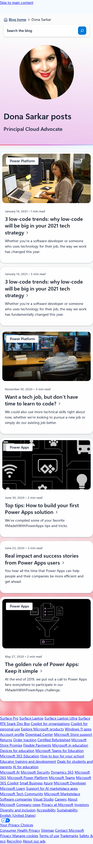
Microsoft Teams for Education (59, 751)
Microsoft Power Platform (27, 778)
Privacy (6, 836)
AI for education (25, 767)
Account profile (12, 734)
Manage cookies (25, 836)
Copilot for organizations (50, 724)
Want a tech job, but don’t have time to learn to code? (41, 400)
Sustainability (67, 810)
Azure (48, 783)
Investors (81, 805)
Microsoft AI (10, 772)
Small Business (31, 783)
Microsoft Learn (12, 788)
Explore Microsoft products (42, 729)
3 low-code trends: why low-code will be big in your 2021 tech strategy (44, 226)
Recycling (14, 841)
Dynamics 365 (62, 772)
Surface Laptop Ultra (60, 718)
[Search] (82, 30)
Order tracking (24, 740)
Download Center (39, 734)
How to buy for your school (62, 756)
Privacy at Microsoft (57, 805)
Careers (61, 799)
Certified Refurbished (53, 740)
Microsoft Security (35, 772)
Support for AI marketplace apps (52, 788)
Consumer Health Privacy (20, 830)
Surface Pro (9, 718)
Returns (6, 740)
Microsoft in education (70, 745)
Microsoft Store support (73, 734)
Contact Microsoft (69, 830)
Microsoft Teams (62, 778)
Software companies (16, 799)
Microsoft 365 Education (19, 756)
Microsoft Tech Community (21, 794)
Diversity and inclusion (18, 810)
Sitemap (47, 830)
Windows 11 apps (78, 729)
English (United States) (18, 815)
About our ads (34, 841)
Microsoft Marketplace (62, 794)
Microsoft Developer (70, 783)
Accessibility (46, 810)
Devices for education (17, 751)
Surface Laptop (31, 718)
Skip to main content (16, 3)
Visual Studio (43, 799)
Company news (28, 805)
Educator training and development (28, 761)
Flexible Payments (37, 745)
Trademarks (69, 836)
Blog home (17, 19)
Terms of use (49, 836)
